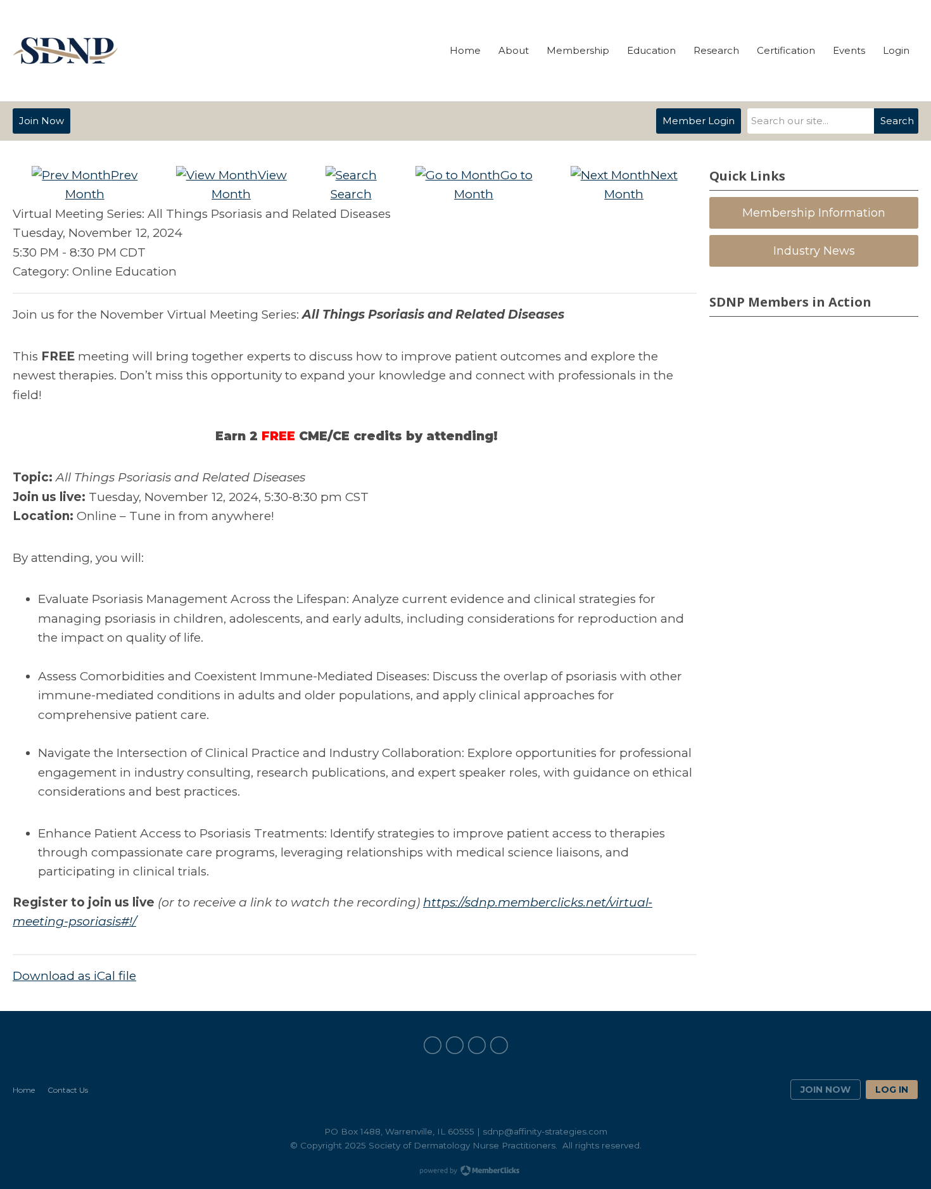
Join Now (41, 121)
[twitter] (477, 1045)
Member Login (698, 121)
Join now (826, 1089)
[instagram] (499, 1045)
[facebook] (432, 1045)
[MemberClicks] (65, 50)
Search (897, 121)
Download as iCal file (74, 976)
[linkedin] (455, 1045)
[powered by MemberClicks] (465, 1171)
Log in (891, 1089)
